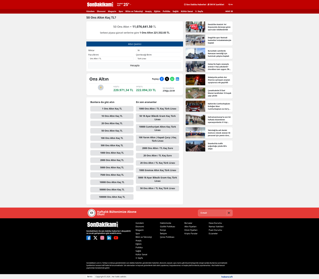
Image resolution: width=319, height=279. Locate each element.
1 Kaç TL (112, 108)
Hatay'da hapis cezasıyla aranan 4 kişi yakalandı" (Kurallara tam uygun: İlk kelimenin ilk (218, 67)
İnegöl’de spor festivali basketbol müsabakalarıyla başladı (219, 40)
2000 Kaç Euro (157, 148)
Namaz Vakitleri (216, 226)
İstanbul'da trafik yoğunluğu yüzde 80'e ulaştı (217, 146)
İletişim (163, 233)
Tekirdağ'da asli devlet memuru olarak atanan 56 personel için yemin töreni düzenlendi (219, 133)
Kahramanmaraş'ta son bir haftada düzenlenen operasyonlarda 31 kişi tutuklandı (219, 120)
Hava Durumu (215, 223)
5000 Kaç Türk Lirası (157, 179)
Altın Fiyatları (190, 226)
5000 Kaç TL (112, 167)
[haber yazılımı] (227, 276)
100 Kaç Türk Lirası (157, 139)
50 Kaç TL (111, 130)
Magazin (112, 11)
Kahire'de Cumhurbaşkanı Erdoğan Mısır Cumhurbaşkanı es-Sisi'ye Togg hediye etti (219, 106)
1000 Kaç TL (112, 152)
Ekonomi (101, 11)
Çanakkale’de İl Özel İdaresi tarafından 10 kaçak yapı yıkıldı (219, 93)
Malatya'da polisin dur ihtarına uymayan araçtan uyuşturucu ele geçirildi (219, 80)
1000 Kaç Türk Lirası (157, 108)
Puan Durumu (215, 230)
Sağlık (176, 11)
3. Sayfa (199, 11)
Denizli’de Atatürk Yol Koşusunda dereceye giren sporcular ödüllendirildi (219, 27)
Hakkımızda (165, 223)
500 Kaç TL (112, 145)
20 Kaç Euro (157, 155)
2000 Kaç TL (112, 160)
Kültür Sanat (187, 11)
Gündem (90, 11)
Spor (121, 11)
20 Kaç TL (111, 123)
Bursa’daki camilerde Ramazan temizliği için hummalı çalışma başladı (218, 53)
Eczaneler (213, 233)
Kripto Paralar (191, 233)
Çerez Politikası (167, 237)
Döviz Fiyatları (191, 230)
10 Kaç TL (111, 115)
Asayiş (148, 11)
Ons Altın (98, 17)
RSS (90, 276)
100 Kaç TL (112, 138)
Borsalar (188, 223)
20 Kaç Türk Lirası (157, 162)
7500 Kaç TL (112, 174)
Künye (163, 230)
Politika (166, 11)
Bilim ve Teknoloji (134, 11)
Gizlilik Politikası (167, 226)
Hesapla (134, 65)
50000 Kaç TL (112, 189)
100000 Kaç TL (112, 196)
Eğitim (157, 11)
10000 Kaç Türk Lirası (157, 128)
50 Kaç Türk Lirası (157, 117)
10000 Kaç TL (112, 182)
